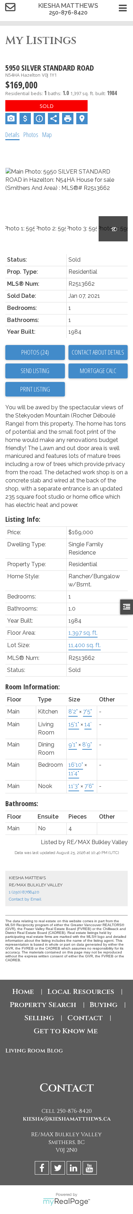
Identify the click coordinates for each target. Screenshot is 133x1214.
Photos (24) (35, 352)
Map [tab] (47, 134)
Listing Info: (22, 519)
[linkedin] (75, 1169)
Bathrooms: (21, 803)
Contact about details (98, 352)
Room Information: (32, 686)
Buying (103, 1005)
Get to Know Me (67, 1031)
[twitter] (59, 1169)
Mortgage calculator (98, 371)
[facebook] (43, 1169)
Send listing (35, 370)
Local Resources (81, 991)
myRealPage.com (66, 1202)
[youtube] (91, 1169)
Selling (39, 1018)
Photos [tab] (30, 134)
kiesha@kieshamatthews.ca (67, 1119)
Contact (85, 1018)
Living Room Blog (34, 1051)
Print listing (35, 389)
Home (23, 991)
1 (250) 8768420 (24, 892)
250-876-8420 (68, 12)
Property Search (43, 1005)
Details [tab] (12, 134)
